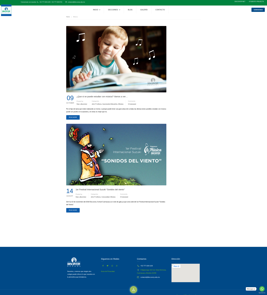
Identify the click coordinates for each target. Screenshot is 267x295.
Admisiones (258, 10)
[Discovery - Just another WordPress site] (6, 10)
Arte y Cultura (97, 104)
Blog (130, 10)
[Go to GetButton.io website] (262, 293)
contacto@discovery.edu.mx (76, 2)
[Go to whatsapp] (262, 288)
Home (68, 17)
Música (120, 104)
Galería (144, 10)
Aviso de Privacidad (108, 271)
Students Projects (256, 1)
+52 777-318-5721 (56, 2)
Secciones (113, 10)
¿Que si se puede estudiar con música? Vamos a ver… (102, 96)
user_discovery (82, 104)
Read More (73, 116)
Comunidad (105, 197)
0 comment (132, 104)
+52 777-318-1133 (44, 2)
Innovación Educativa (109, 104)
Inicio (95, 10)
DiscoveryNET (240, 1)
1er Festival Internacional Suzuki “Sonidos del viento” (100, 189)
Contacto (160, 10)
